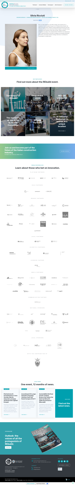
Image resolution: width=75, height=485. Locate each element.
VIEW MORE (6, 414)
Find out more (12, 102)
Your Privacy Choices (40, 483)
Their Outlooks (30, 68)
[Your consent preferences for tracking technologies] (73, 483)
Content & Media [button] (42, 4)
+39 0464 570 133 (36, 467)
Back (38, 9)
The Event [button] (35, 4)
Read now (8, 447)
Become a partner (69, 4)
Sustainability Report (64, 465)
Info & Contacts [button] (58, 4)
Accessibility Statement (10, 471)
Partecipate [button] (50, 4)
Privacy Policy (8, 470)
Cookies (13, 470)
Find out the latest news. (64, 404)
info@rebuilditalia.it (36, 469)
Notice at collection (31, 483)
